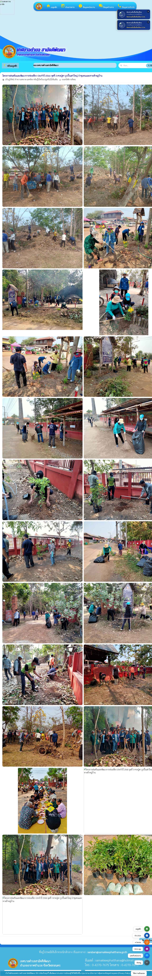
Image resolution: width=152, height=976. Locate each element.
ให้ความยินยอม (139, 973)
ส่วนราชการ (68, 6)
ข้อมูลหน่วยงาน (86, 6)
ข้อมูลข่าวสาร (106, 6)
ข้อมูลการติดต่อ (126, 6)
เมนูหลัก (51, 6)
